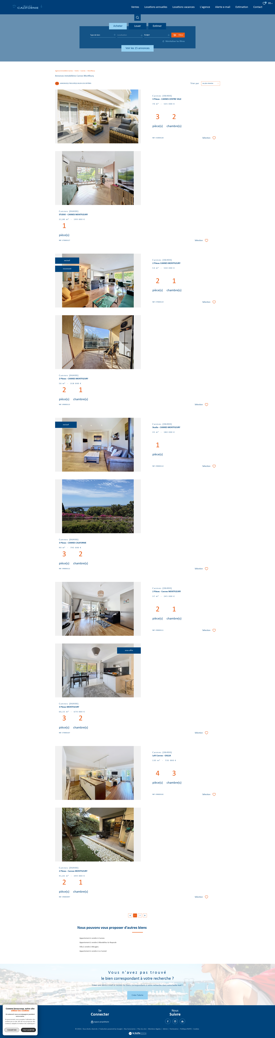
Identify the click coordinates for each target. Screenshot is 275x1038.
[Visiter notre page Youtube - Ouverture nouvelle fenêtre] (182, 1021)
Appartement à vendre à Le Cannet (93, 951)
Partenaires (174, 1029)
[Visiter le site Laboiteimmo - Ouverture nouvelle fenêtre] (137, 1034)
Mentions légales (154, 1029)
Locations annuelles (155, 7)
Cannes (83, 71)
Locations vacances (183, 7)
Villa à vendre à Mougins (89, 947)
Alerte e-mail (222, 7)
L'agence (205, 7)
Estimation (241, 7)
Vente (77, 71)
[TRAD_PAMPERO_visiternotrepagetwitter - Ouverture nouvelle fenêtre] (175, 1021)
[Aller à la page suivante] (145, 915)
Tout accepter (28, 1030)
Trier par (194, 83)
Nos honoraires (129, 1029)
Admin (165, 1029)
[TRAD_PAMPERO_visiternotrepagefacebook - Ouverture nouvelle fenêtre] (167, 1021)
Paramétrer (11, 1030)
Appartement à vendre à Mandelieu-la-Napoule (97, 943)
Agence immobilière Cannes (64, 71)
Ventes (135, 7)
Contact (257, 7)
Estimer (157, 26)
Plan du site (141, 1029)
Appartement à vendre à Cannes (92, 938)
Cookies (196, 1029)
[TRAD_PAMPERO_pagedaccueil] (27, 9)
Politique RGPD (185, 1029)
